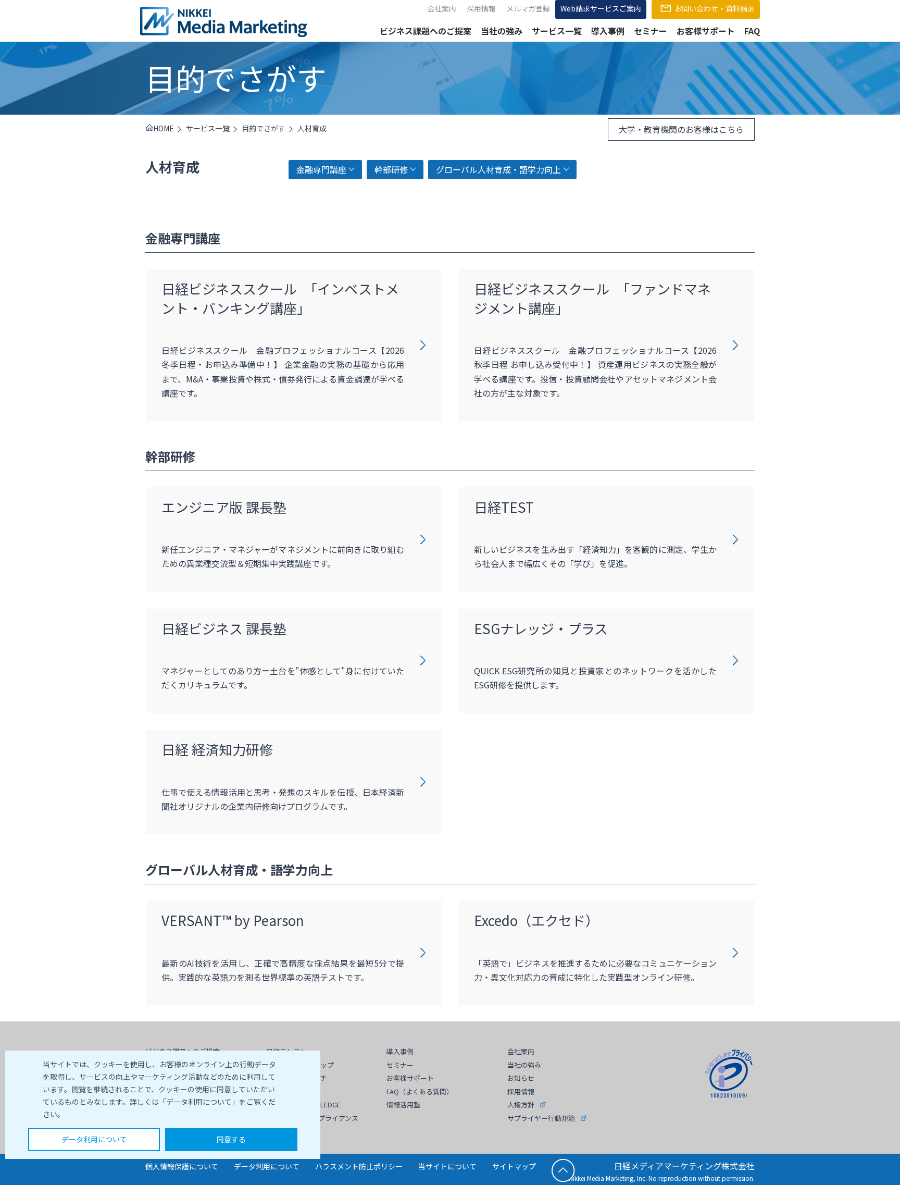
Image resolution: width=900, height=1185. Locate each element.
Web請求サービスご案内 (600, 8)
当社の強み (501, 30)
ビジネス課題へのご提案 (425, 30)
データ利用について (94, 1139)
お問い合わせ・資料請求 (714, 8)
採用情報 (481, 8)
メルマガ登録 (528, 8)
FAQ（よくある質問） (419, 1091)
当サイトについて (447, 1166)
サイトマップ (514, 1166)
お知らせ (520, 1078)
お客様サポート (706, 30)
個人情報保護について (181, 1166)
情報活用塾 (403, 1104)
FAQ (752, 30)
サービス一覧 (557, 30)
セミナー (650, 30)
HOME (163, 128)
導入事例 (607, 30)
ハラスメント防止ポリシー (359, 1166)
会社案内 (441, 8)
